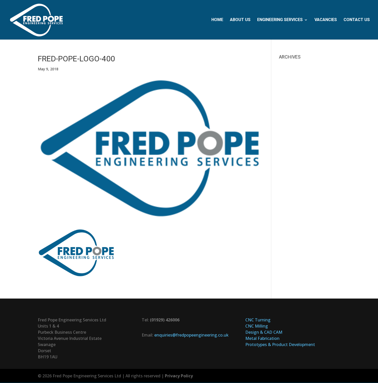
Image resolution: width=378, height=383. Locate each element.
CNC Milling (256, 326)
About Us (240, 20)
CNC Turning (258, 320)
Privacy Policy (179, 376)
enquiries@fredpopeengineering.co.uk (191, 335)
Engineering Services (280, 20)
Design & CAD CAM (263, 332)
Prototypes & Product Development (280, 344)
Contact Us (357, 20)
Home (217, 20)
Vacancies (325, 20)
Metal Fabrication (262, 338)
